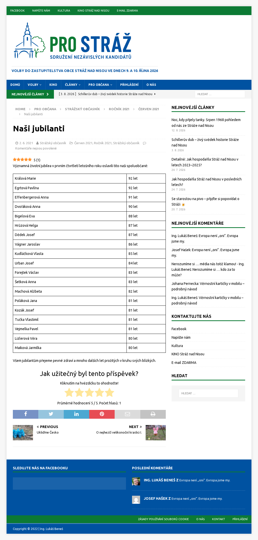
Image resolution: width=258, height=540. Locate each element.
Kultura (64, 10)
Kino (53, 84)
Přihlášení (129, 84)
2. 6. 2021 (26, 143)
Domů (15, 84)
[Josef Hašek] (136, 501)
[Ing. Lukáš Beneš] (136, 482)
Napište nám (41, 10)
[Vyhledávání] (220, 94)
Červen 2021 (83, 143)
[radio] (69, 393)
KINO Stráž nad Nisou (93, 10)
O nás (151, 84)
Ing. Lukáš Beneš (184, 236)
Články (71, 84)
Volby (33, 84)
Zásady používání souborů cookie (163, 519)
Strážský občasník (82, 109)
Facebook (17, 10)
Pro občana (98, 84)
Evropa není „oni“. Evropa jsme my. (204, 480)
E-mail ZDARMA (127, 10)
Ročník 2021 (119, 109)
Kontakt (218, 519)
